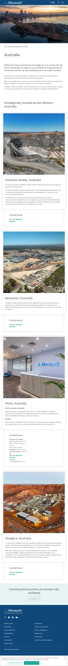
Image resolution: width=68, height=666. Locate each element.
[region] (34, 660)
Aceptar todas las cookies (31, 663)
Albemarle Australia (15, 456)
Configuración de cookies (15, 663)
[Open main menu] (62, 2)
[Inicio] (13, 2)
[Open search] (59, 2)
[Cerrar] (65, 658)
